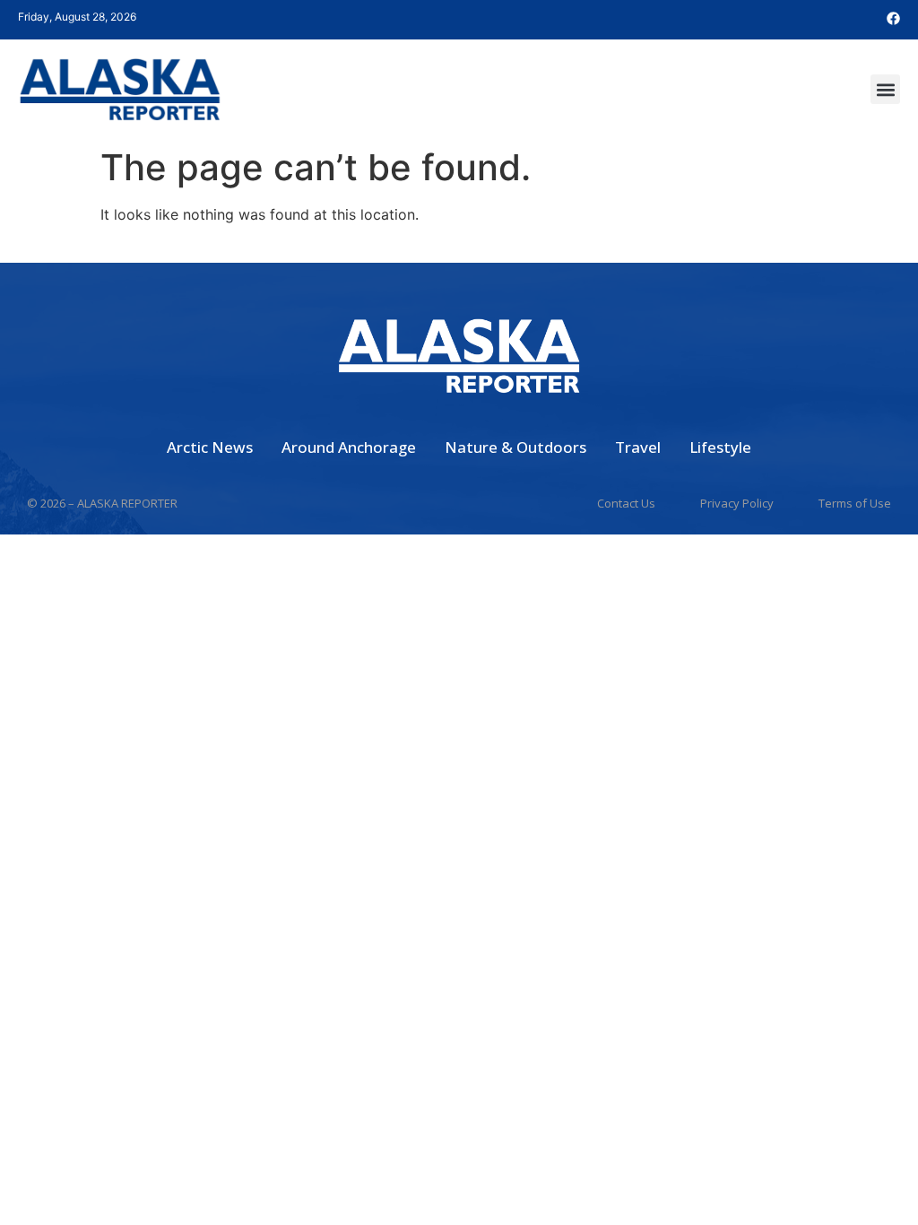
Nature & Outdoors (515, 447)
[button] (885, 89)
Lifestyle (720, 447)
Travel (638, 447)
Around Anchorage (348, 447)
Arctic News (210, 447)
